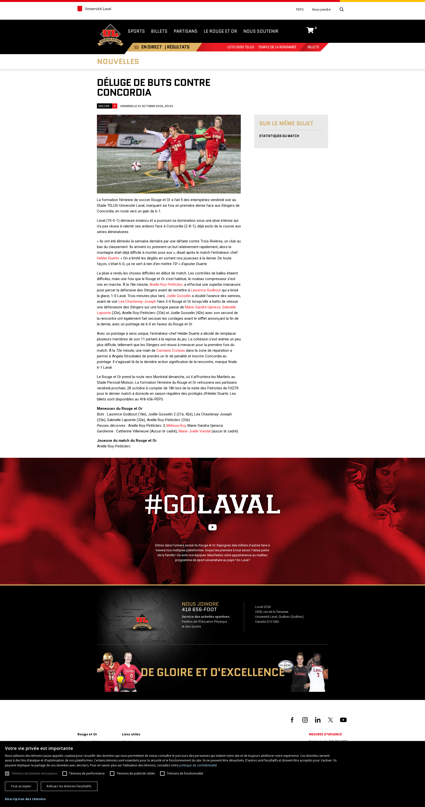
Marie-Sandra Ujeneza (202, 307)
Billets (313, 47)
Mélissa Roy (176, 425)
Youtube (136, 47)
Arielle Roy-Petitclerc (166, 284)
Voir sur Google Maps (141, 623)
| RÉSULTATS (177, 47)
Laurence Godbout (206, 290)
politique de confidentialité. (198, 765)
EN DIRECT (151, 47)
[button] (25, 799)
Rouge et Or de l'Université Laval (110, 35)
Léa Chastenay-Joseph (137, 301)
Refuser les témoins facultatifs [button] (69, 786)
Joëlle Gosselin (178, 296)
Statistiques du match (279, 136)
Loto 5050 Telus (241, 47)
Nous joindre (321, 9)
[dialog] (212, 774)
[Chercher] (342, 9)
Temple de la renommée (277, 47)
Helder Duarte (108, 258)
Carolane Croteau (170, 350)
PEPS (300, 9)
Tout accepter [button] (21, 786)
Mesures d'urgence (325, 734)
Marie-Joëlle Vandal (195, 431)
